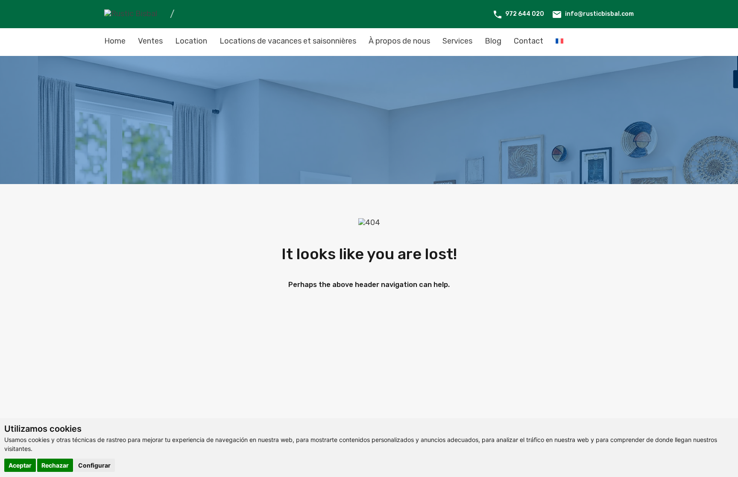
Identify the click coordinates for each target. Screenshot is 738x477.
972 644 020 (524, 14)
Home (115, 41)
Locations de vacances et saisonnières (288, 41)
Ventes (150, 41)
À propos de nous (399, 41)
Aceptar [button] (20, 465)
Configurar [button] (94, 465)
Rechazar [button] (55, 465)
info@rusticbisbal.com (599, 14)
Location (191, 41)
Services (457, 41)
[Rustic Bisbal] (130, 13)
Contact (528, 41)
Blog (493, 41)
